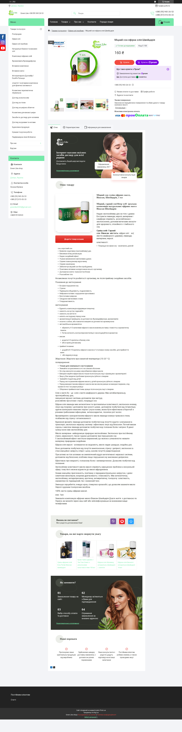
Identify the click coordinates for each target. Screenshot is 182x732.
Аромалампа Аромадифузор (24, 61)
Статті (13, 700)
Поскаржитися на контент (87, 715)
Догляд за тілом (19, 103)
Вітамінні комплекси (20, 66)
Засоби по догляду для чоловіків (25, 117)
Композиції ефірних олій (22, 56)
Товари (64, 22)
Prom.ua (103, 710)
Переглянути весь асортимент (67, 171)
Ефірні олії (16, 39)
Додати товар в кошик (65, 237)
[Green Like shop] (13, 13)
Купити (126, 62)
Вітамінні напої (18, 71)
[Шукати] (74, 13)
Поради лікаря (106, 22)
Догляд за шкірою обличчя (23, 108)
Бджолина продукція (20, 127)
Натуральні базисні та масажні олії (24, 50)
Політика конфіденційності (106, 715)
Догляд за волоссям (20, 98)
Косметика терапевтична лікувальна (22, 91)
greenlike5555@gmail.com (20, 207)
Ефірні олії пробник (76, 31)
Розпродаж (17, 34)
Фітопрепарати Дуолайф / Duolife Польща (23, 77)
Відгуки (13, 148)
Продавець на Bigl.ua (91, 712)
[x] (54, 668)
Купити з (144, 62)
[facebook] (51, 668)
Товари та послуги (59, 31)
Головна (54, 22)
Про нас (77, 22)
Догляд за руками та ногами (24, 122)
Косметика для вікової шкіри (24, 112)
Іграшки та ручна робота (22, 132)
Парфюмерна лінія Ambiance (24, 137)
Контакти (92, 22)
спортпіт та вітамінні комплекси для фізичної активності (25, 84)
